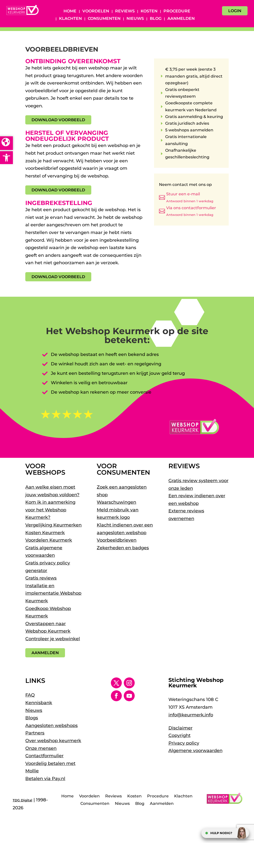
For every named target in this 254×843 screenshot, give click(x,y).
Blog (155, 19)
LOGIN (234, 10)
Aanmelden (181, 19)
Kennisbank (38, 702)
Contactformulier (44, 755)
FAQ (30, 695)
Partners (34, 733)
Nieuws (135, 19)
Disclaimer (180, 728)
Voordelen (95, 11)
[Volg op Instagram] (129, 682)
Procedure (176, 11)
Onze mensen (41, 748)
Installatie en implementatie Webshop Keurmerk (53, 593)
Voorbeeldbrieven (116, 540)
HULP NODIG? (221, 833)
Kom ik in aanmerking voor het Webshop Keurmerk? (50, 509)
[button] (6, 157)
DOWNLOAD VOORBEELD (58, 119)
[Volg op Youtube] (129, 695)
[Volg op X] (116, 682)
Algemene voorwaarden (195, 750)
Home (70, 11)
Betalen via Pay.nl (45, 778)
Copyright (179, 735)
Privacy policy (183, 743)
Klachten (70, 19)
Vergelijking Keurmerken (53, 525)
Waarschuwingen (116, 502)
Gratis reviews (41, 578)
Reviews (125, 11)
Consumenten (104, 19)
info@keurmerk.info (190, 715)
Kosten (149, 11)
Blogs (31, 718)
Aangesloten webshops (51, 725)
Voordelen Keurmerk (48, 540)
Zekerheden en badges (123, 548)
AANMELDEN (45, 652)
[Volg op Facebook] (116, 695)
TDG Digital (22, 800)
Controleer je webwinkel (52, 638)
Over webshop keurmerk (53, 740)
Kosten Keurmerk (45, 532)
